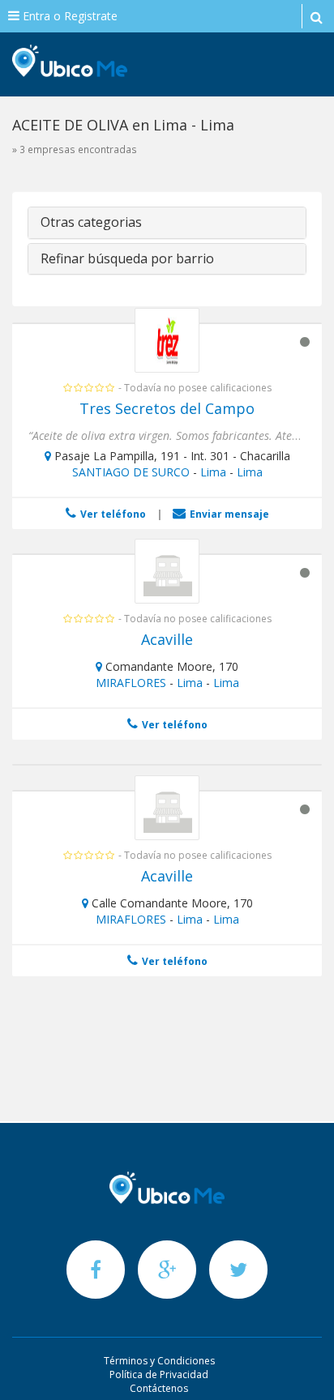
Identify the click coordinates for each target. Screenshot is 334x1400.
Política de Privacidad (158, 1374)
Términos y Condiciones (159, 1361)
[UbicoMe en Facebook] (97, 1269)
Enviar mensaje (228, 514)
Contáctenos (159, 1388)
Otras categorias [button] (91, 222)
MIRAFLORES (131, 682)
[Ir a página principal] (167, 1188)
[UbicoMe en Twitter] (238, 1269)
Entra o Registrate (68, 15)
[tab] (167, 222)
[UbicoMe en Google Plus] (168, 1269)
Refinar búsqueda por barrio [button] (127, 258)
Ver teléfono (112, 514)
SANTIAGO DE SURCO (131, 472)
